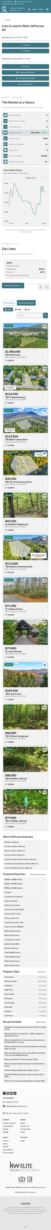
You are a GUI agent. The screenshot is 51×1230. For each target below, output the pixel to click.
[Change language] (29, 9)
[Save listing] (45, 326)
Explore (6, 1119)
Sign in (41, 9)
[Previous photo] (6, 335)
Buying (5, 1129)
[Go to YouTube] (11, 1093)
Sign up (34, 9)
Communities (8, 1126)
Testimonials (25, 1129)
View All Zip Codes (11, 286)
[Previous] (40, 287)
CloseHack (32, 1192)
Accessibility (8, 1150)
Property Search (9, 1123)
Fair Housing (8, 1152)
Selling (5, 1132)
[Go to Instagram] (7, 1093)
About (23, 1119)
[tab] (8, 309)
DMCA (5, 1147)
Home (22, 1132)
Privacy (6, 1141)
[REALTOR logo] (30, 1180)
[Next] (46, 287)
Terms (5, 1144)
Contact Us (24, 1126)
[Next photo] (45, 335)
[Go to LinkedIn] (15, 1093)
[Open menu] (47, 9)
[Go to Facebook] (4, 1093)
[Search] (45, 315)
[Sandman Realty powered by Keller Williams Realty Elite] (25, 1166)
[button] (25, 133)
